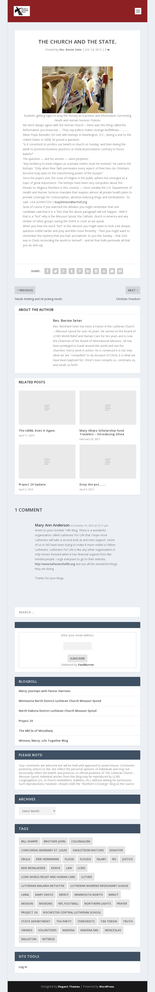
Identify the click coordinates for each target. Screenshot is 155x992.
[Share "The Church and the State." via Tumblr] (72, 271)
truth (128, 921)
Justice (127, 859)
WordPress (106, 986)
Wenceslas (113, 930)
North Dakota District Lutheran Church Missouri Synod (57, 711)
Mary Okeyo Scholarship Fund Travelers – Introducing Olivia (102, 432)
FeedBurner (86, 665)
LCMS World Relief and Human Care (48, 877)
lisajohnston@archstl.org (71, 202)
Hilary (101, 859)
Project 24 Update (32, 484)
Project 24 (26, 721)
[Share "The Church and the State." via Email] (112, 271)
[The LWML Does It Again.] (47, 408)
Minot (113, 895)
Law (69, 868)
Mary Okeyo (44, 895)
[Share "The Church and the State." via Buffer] (96, 271)
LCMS (81, 868)
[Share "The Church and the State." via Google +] (64, 271)
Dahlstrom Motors (88, 850)
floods (85, 859)
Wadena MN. (89, 930)
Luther (86, 877)
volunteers (47, 930)
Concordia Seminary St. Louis (44, 850)
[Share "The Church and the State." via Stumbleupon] (104, 271)
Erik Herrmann (47, 859)
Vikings (26, 930)
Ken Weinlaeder (33, 868)
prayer (122, 903)
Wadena (68, 930)
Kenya (55, 868)
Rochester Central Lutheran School (72, 912)
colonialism (80, 841)
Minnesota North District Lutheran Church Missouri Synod (60, 701)
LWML (25, 895)
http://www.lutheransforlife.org (55, 564)
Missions (45, 903)
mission (27, 903)
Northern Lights (97, 903)
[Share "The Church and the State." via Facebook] (47, 271)
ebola (25, 859)
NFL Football (68, 903)
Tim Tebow (109, 921)
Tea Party (63, 921)
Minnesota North (88, 895)
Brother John (54, 841)
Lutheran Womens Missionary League (99, 886)
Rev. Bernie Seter (70, 49)
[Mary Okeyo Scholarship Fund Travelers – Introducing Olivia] (108, 408)
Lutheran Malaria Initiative (43, 886)
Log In (23, 967)
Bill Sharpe (29, 841)
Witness (48, 939)
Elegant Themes (69, 986)
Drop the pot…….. (93, 484)
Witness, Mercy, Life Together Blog (43, 740)
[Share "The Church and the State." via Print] (120, 271)
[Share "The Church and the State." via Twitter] (55, 271)
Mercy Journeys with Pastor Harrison (44, 691)
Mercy (64, 895)
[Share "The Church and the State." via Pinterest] (80, 271)
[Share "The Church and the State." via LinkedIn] (88, 271)
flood (69, 859)
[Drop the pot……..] (108, 462)
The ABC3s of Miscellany (36, 731)
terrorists (86, 921)
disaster (116, 850)
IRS (114, 859)
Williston (28, 939)
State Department (35, 921)
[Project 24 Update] (47, 462)
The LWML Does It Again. (37, 430)
